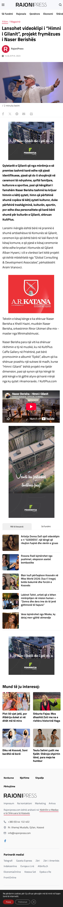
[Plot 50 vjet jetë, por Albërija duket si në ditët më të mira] (16, 701)
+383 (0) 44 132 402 (19, 822)
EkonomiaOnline (12, 872)
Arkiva (52, 803)
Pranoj (8, 901)
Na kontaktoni (24, 803)
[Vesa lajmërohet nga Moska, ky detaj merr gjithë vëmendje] (10, 620)
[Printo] (31, 114)
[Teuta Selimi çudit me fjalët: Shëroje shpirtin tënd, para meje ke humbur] (47, 738)
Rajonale (21, 14)
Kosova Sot (30, 872)
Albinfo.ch (43, 866)
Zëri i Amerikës (51, 860)
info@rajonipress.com (19, 833)
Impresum (9, 803)
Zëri (38, 860)
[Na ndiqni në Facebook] (5, 841)
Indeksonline (10, 866)
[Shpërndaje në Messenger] (17, 114)
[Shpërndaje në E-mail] (24, 114)
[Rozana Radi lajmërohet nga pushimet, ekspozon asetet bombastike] (10, 562)
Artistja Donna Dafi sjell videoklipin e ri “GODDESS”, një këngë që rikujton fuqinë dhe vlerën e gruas (40, 539)
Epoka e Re (45, 872)
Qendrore (35, 14)
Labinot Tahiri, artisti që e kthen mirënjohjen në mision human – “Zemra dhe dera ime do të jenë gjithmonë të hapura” (38, 600)
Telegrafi (8, 860)
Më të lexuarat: (17, 526)
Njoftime (24, 778)
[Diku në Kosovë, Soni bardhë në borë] (16, 738)
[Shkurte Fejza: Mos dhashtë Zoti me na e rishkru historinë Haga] (47, 701)
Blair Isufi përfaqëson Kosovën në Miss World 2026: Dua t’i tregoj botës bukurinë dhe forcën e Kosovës (39, 580)
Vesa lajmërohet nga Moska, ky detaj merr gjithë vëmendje (38, 616)
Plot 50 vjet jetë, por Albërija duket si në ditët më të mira (14, 717)
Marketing (40, 803)
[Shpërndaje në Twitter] (10, 114)
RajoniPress (17, 48)
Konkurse (9, 778)
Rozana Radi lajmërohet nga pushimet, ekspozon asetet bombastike (36, 559)
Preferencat (22, 901)
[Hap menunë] (3, 5)
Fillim (5, 21)
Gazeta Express (24, 860)
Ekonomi (48, 14)
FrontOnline (10, 877)
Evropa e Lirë (27, 866)
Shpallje (39, 778)
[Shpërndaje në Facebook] (3, 114)
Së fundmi (7, 14)
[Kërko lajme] (60, 5)
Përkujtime (9, 786)
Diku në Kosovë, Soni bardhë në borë (15, 752)
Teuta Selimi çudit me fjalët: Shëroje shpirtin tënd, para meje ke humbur (46, 756)
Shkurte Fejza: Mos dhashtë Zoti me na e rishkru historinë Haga (46, 717)
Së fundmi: (46, 526)
